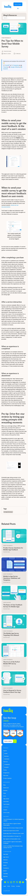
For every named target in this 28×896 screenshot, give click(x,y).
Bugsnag (5, 876)
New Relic (5, 854)
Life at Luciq (6, 812)
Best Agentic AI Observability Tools (11, 839)
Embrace (5, 859)
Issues (5, 753)
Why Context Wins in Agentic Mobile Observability (12, 824)
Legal (4, 886)
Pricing (5, 770)
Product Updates (7, 778)
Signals (5, 750)
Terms (8, 886)
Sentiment (6, 759)
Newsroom (6, 787)
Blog (4, 785)
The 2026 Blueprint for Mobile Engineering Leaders (13, 820)
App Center (6, 857)
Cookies (18, 886)
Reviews (5, 790)
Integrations (6, 772)
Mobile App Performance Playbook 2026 (13, 828)
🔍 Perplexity (15, 65)
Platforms (5, 775)
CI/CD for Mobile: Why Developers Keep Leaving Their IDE (13, 846)
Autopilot (6, 767)
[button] (18, 8)
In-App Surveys (8, 512)
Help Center (6, 798)
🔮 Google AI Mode (14, 67)
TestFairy (5, 873)
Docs (4, 796)
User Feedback (6, 38)
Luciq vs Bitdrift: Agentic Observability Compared (12, 842)
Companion (7, 764)
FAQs (4, 793)
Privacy (13, 886)
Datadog (5, 862)
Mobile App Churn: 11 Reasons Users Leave (13, 833)
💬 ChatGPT (6, 65)
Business (6, 756)
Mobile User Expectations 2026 (11, 830)
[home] (7, 6)
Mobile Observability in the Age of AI (12, 836)
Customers (6, 801)
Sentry (4, 865)
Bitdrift (5, 870)
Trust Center (6, 804)
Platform (5, 761)
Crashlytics (6, 868)
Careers (5, 809)
